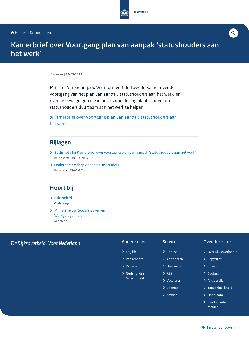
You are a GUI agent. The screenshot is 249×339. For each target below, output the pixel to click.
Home (20, 33)
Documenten (40, 33)
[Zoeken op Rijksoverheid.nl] (233, 33)
